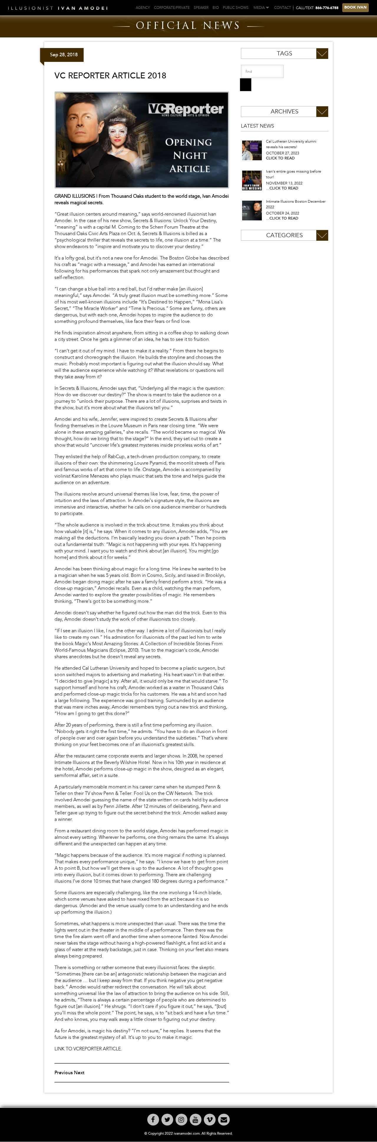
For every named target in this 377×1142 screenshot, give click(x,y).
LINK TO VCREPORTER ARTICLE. (88, 1049)
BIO (216, 8)
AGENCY (143, 8)
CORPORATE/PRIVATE (172, 8)
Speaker (201, 8)
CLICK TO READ (280, 158)
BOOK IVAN (355, 7)
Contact (282, 8)
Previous (63, 1073)
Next (79, 1073)
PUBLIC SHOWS (236, 8)
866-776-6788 (326, 8)
